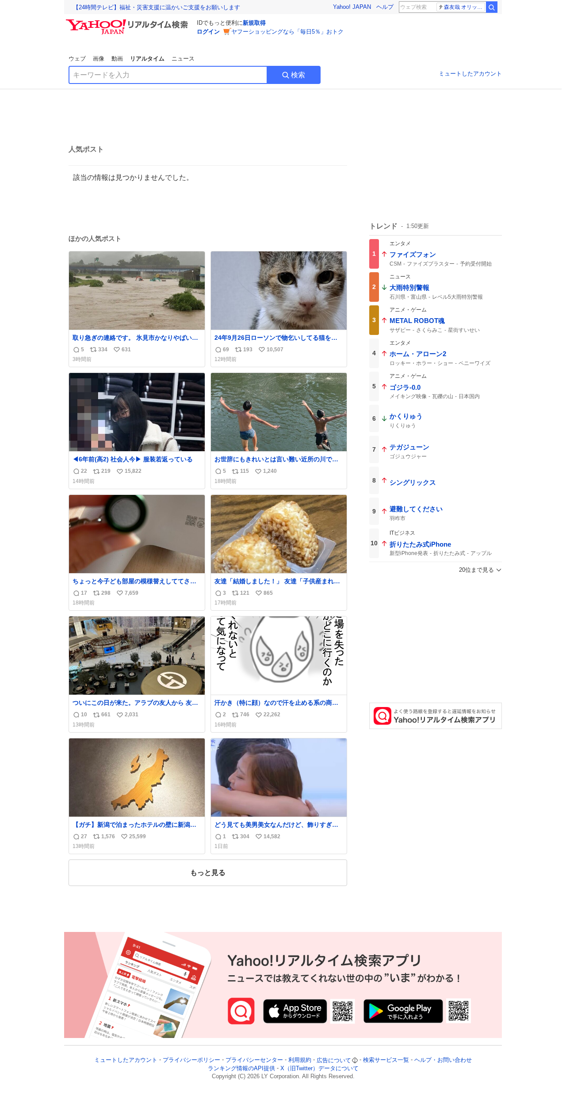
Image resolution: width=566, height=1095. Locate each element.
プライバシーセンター (254, 1060)
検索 (298, 75)
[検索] (491, 7)
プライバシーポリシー (191, 1060)
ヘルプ (385, 7)
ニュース (183, 58)
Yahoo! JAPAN (352, 7)
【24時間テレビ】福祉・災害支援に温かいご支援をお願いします (156, 7)
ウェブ (77, 58)
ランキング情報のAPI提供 (241, 1068)
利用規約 (299, 1060)
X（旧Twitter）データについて (319, 1068)
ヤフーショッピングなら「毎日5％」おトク (287, 31)
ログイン (208, 31)
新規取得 (254, 22)
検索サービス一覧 (386, 1060)
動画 (117, 58)
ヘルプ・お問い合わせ (443, 1060)
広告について (334, 1060)
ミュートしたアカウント (470, 73)
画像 (98, 58)
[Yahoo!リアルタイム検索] (128, 21)
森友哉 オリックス (464, 7)
